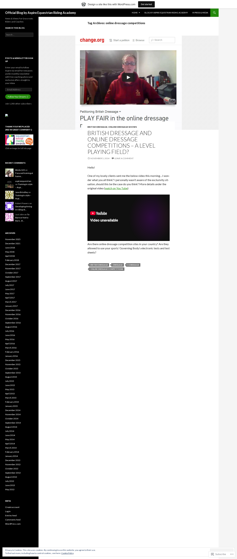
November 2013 (12, 464)
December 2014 (12, 410)
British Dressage (97, 127)
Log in (8, 511)
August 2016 (11, 327)
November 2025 (12, 239)
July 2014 (9, 431)
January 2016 (11, 356)
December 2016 (12, 310)
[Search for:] (19, 34)
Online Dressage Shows (122, 127)
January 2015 (11, 406)
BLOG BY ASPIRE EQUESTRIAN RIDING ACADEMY (166, 12)
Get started (146, 4)
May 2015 (9, 389)
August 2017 (11, 281)
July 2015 (9, 381)
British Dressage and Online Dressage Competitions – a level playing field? (121, 142)
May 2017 (9, 293)
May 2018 (9, 251)
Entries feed (11, 515)
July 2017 (9, 285)
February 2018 (12, 260)
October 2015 (11, 368)
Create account (12, 507)
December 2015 (12, 360)
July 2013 (9, 481)
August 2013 (11, 477)
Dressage (118, 265)
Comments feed (12, 519)
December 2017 (12, 264)
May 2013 (9, 489)
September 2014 (13, 422)
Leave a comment (124, 158)
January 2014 (11, 456)
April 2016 (10, 343)
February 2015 (12, 402)
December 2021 (12, 243)
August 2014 (11, 427)
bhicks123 (20, 170)
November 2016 (12, 314)
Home (135, 12)
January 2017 (11, 306)
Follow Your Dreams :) (18, 96)
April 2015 (10, 393)
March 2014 (10, 447)
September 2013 (13, 472)
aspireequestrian (23, 181)
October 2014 (11, 418)
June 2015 (10, 385)
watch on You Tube (116, 188)
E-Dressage (133, 265)
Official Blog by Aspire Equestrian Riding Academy (40, 13)
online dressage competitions (106, 269)
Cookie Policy (67, 553)
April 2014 (10, 443)
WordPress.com (13, 524)
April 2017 (10, 297)
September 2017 (13, 277)
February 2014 (12, 452)
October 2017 (11, 272)
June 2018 (10, 247)
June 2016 (10, 335)
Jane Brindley (21, 192)
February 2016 (12, 352)
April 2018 (10, 256)
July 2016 (9, 331)
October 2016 (11, 318)
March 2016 (10, 347)
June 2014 (10, 435)
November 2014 (12, 414)
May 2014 (9, 439)
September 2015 (13, 372)
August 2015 (11, 377)
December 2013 (12, 460)
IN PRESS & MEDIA (200, 12)
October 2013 (11, 468)
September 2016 (13, 322)
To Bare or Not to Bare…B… (22, 217)
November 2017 (12, 268)
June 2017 (10, 289)
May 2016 (9, 339)
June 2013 (10, 485)
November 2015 (12, 364)
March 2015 (10, 397)
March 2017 (10, 302)
